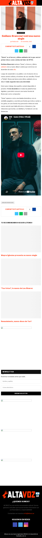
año (14, 69)
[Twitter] (20, 524)
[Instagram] (26, 524)
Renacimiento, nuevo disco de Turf (16, 321)
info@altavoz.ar (29, 513)
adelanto (4, 67)
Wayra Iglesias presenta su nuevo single (19, 255)
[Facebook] (15, 524)
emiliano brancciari (7, 202)
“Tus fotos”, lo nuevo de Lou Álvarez (17, 288)
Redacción (15, 41)
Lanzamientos (20, 32)
